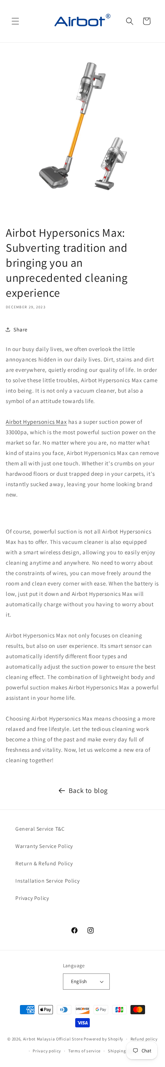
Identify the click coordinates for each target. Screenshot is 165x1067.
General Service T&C (39, 828)
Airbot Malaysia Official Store (53, 1039)
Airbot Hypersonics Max (36, 421)
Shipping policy (124, 1051)
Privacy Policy (32, 898)
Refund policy (144, 1039)
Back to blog (88, 790)
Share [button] (20, 329)
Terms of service (84, 1051)
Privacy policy (47, 1051)
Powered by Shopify (103, 1039)
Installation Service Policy (47, 880)
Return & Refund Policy (44, 863)
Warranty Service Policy (44, 846)
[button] (15, 21)
